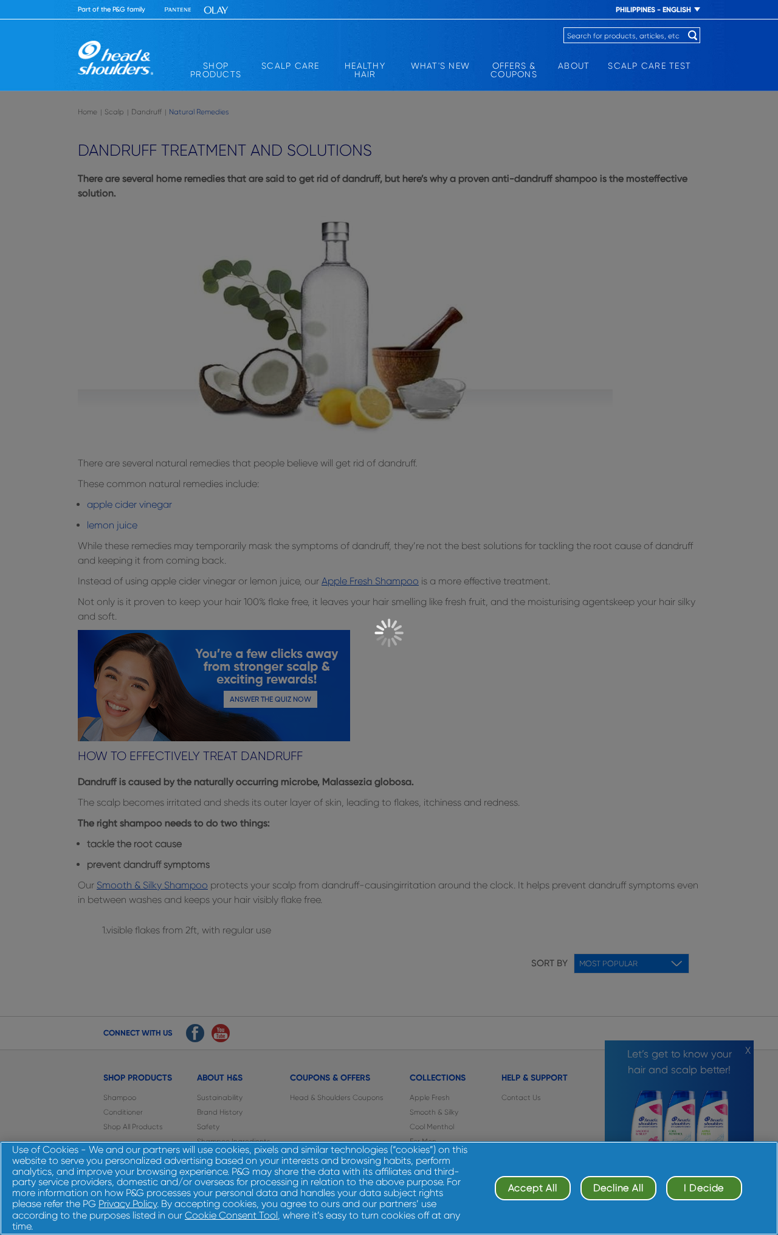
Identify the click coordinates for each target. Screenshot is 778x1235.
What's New (440, 66)
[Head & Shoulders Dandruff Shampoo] (115, 58)
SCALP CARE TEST (649, 66)
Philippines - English (653, 9)
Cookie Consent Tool (231, 1215)
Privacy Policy (127, 1203)
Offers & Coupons (514, 70)
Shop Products (215, 70)
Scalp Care (290, 66)
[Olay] (216, 10)
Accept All (532, 1188)
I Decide (704, 1188)
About (574, 66)
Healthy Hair (365, 70)
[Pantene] (178, 10)
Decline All (618, 1188)
